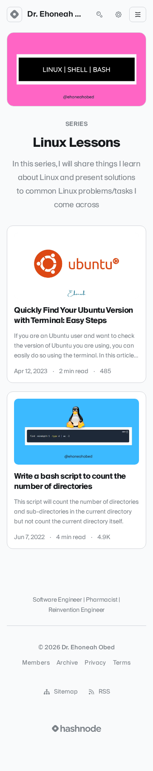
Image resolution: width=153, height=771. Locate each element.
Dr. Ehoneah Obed (57, 14)
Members (35, 663)
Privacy (95, 663)
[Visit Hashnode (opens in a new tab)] (76, 728)
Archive (67, 663)
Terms (122, 663)
